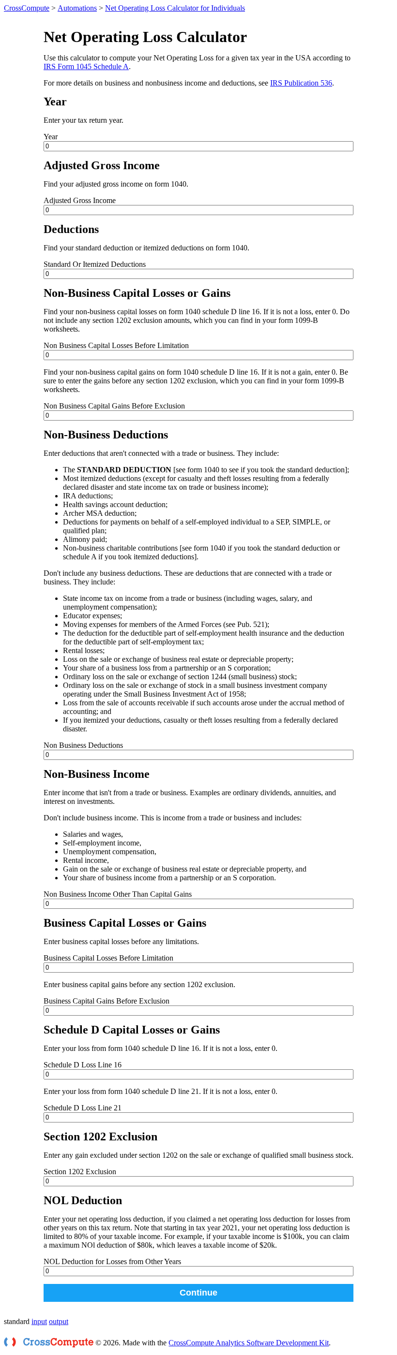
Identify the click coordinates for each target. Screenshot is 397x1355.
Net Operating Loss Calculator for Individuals (175, 8)
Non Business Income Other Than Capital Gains (118, 894)
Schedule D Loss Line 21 (83, 1108)
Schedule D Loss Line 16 (83, 1065)
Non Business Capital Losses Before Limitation (116, 345)
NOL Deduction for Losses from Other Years (112, 1261)
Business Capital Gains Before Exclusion (106, 1001)
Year (51, 136)
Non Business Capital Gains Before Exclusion (114, 406)
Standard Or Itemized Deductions (95, 264)
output (58, 1321)
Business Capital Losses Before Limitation (108, 958)
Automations (77, 8)
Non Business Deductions (83, 745)
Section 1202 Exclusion (80, 1171)
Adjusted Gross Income (80, 200)
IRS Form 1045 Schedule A (86, 66)
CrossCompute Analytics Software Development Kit (248, 1343)
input (39, 1321)
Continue (198, 1292)
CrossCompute (26, 8)
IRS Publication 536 (301, 83)
